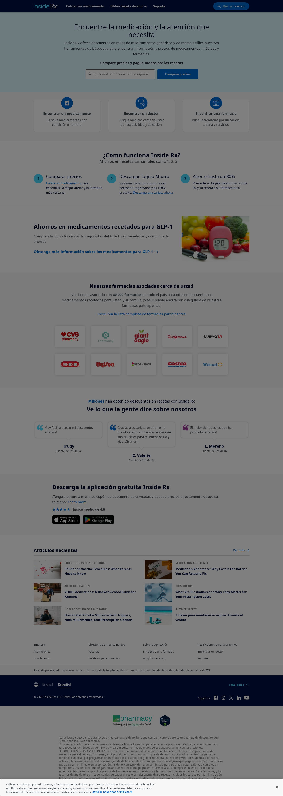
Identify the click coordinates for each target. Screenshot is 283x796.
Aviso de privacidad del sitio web (112, 792)
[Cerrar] (277, 787)
